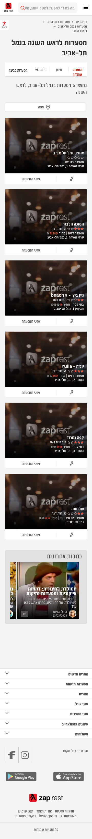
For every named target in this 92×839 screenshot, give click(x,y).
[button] (77, 69)
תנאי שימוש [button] (25, 810)
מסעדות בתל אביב (58, 21)
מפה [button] (41, 106)
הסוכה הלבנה (73, 224)
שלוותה (77, 508)
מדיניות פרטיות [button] (64, 810)
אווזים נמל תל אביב (68, 152)
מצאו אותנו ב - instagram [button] (58, 815)
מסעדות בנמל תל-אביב (72, 26)
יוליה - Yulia (72, 366)
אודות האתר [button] (44, 810)
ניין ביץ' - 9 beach (67, 295)
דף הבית (81, 21)
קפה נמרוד (75, 437)
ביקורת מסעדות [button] (25, 815)
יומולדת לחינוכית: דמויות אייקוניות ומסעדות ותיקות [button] (51, 590)
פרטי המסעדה (31, 178)
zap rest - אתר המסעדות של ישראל (8, 7)
